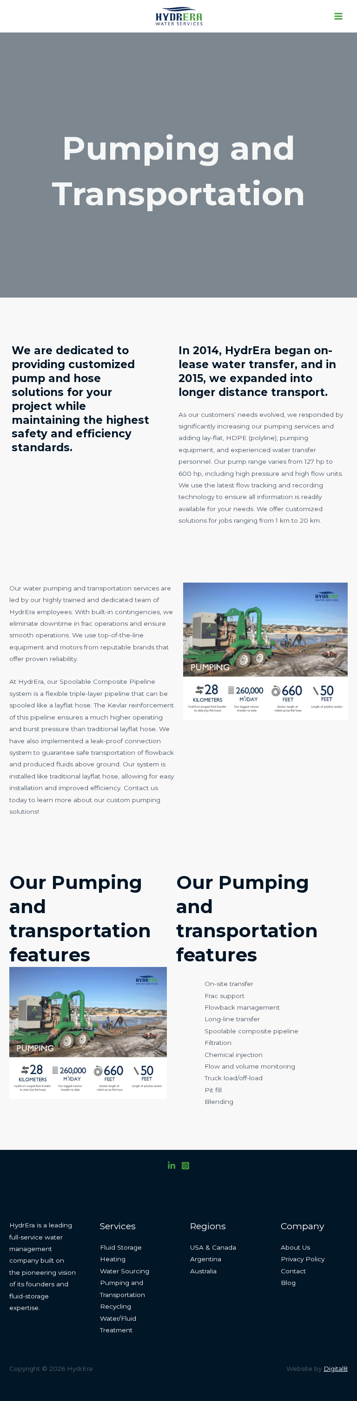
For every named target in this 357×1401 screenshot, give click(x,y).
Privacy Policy (302, 1259)
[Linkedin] (171, 1165)
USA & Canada (213, 1247)
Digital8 (336, 1368)
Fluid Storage (121, 1247)
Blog (288, 1282)
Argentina (205, 1259)
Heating (113, 1259)
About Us (295, 1247)
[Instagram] (185, 1165)
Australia (203, 1271)
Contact (293, 1271)
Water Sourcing (124, 1271)
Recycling (115, 1306)
